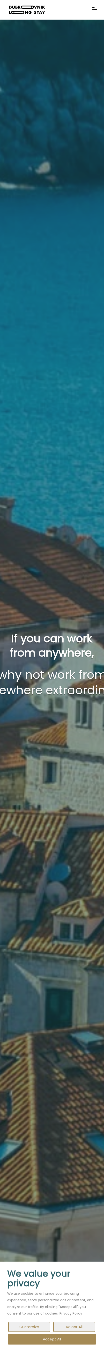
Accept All (52, 1339)
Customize (29, 1326)
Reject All (74, 1326)
